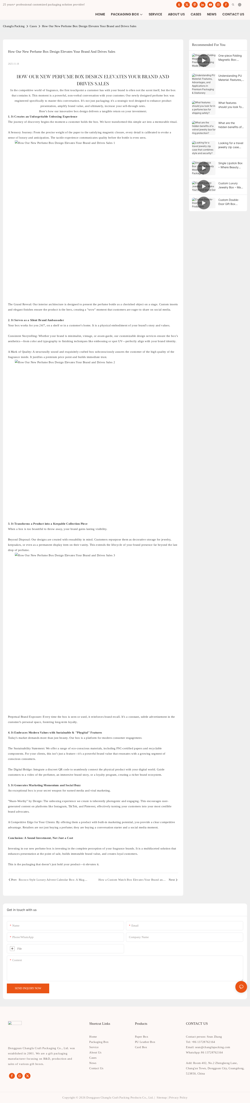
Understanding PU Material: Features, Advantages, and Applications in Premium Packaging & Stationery (231, 78)
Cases (33, 26)
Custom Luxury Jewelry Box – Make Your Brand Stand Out (231, 185)
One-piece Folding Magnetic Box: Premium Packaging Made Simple (231, 58)
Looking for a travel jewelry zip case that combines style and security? (230, 145)
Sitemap (162, 1097)
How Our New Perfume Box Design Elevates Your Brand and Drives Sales (89, 26)
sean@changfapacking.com (212, 1047)
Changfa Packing (14, 26)
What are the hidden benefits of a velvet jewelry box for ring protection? (231, 125)
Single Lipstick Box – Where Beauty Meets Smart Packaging (230, 165)
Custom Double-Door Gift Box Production (228, 202)
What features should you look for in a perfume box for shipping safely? (230, 105)
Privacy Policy (178, 1097)
